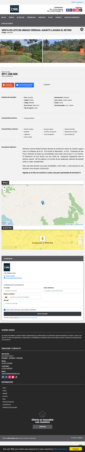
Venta (11, 17)
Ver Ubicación (37, 243)
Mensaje (6, 300)
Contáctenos (7, 23)
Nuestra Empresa (72, 17)
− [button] (4, 190)
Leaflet (67, 224)
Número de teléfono (9, 294)
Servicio (42, 17)
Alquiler (20, 17)
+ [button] (4, 187)
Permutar (31, 17)
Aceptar (76, 448)
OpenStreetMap (79, 224)
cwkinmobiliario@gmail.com (13, 278)
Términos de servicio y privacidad (28, 317)
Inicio (3, 17)
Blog (50, 17)
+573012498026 (57, 9)
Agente (58, 17)
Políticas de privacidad (10, 407)
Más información (60, 449)
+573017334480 (55, 11)
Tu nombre (7, 288)
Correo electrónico (49, 288)
